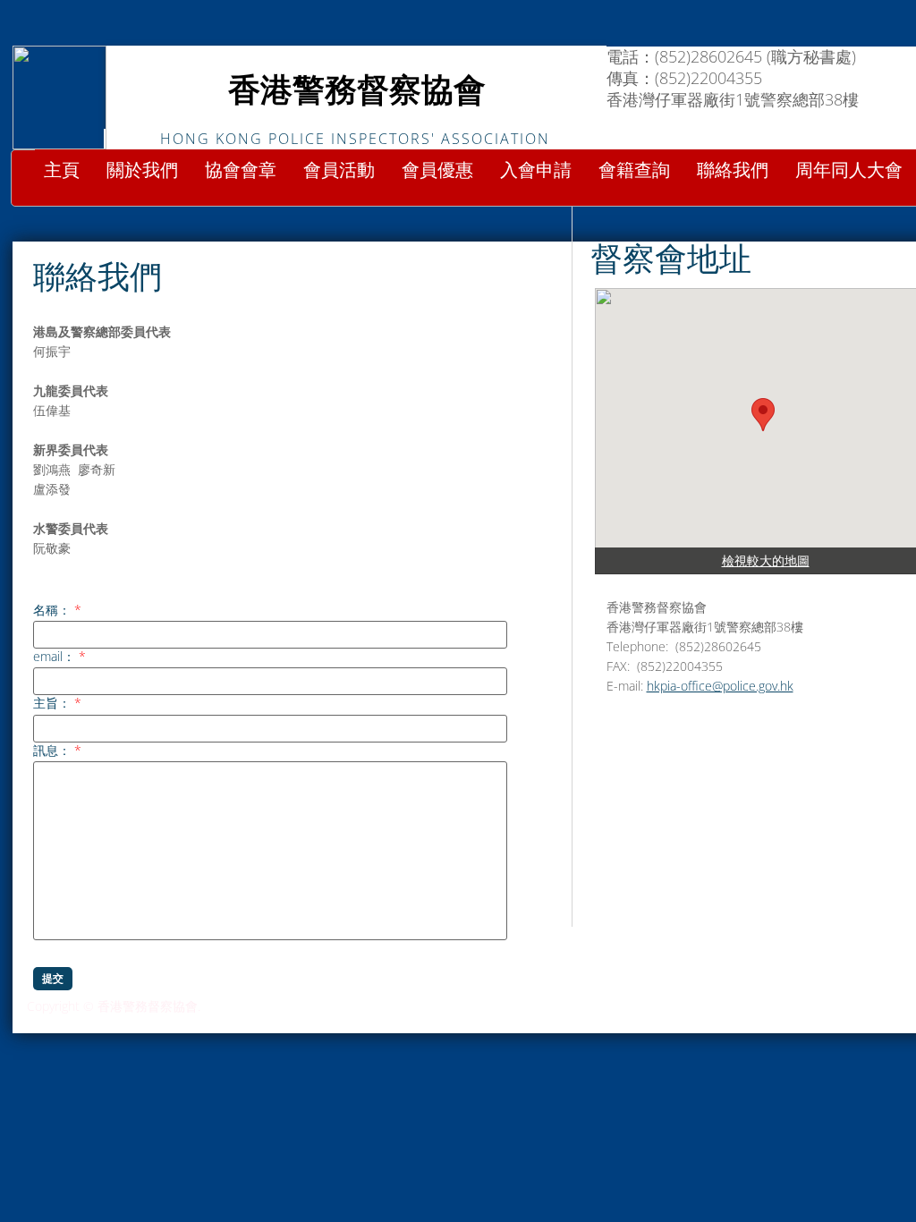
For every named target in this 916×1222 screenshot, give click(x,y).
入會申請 (536, 170)
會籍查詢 (634, 170)
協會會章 (240, 170)
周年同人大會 (849, 170)
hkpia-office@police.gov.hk (720, 685)
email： (59, 657)
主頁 (62, 170)
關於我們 (142, 170)
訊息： (57, 751)
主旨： (57, 703)
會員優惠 (437, 170)
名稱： (57, 610)
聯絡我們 (732, 170)
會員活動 (339, 170)
